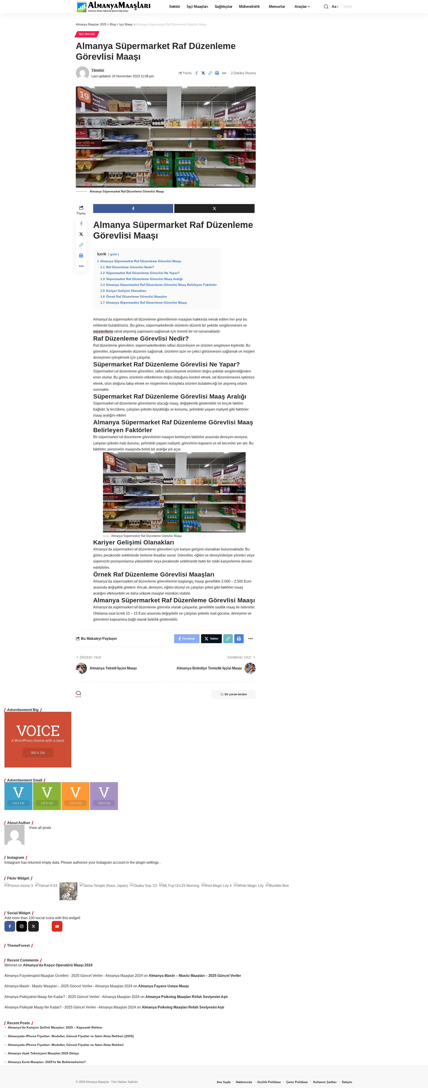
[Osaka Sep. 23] (143, 885)
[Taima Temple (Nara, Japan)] (104, 885)
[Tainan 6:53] (46, 885)
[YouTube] (57, 926)
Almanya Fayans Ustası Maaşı (163, 986)
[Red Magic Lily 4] (217, 885)
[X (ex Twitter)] (33, 926)
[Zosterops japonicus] (68, 891)
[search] (326, 6)
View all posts (40, 828)
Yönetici (97, 70)
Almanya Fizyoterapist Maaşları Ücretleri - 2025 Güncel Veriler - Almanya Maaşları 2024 (73, 976)
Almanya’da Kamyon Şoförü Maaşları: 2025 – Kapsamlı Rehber (55, 1027)
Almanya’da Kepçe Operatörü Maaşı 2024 (58, 965)
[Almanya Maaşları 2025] (113, 6)
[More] (224, 73)
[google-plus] (45, 926)
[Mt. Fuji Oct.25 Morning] (179, 885)
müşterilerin (103, 331)
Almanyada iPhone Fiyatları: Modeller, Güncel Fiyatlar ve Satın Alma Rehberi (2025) (71, 1036)
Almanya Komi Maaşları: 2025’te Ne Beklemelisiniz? (47, 1062)
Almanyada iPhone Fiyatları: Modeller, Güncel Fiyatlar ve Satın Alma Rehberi (65, 1045)
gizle (113, 254)
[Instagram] (21, 926)
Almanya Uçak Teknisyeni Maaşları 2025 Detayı (43, 1053)
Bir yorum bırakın (236, 694)
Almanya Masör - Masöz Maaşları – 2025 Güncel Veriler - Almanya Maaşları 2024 (68, 986)
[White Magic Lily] (248, 885)
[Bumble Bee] (277, 885)
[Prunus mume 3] (18, 885)
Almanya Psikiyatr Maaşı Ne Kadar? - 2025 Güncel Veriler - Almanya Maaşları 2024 (70, 1007)
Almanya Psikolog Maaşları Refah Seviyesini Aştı (186, 997)
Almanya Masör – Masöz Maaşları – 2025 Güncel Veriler (195, 976)
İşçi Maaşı (87, 34)
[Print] (217, 73)
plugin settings (148, 862)
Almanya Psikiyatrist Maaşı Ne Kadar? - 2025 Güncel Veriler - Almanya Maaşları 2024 (72, 997)
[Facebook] (9, 926)
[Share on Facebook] (196, 73)
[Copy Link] (210, 73)
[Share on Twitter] (203, 73)
